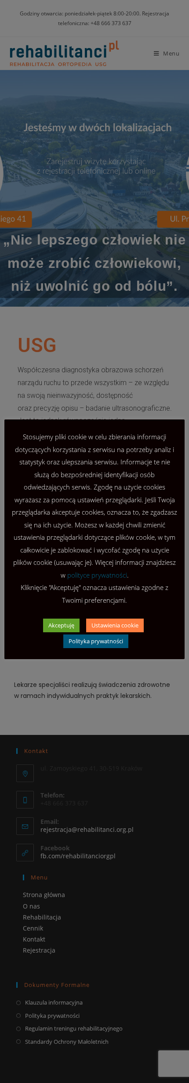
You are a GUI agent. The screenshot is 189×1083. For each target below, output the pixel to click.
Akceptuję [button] (61, 625)
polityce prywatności (97, 575)
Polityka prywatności (96, 641)
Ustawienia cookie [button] (114, 625)
